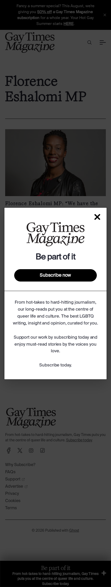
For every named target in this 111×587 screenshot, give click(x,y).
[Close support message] (97, 217)
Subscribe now (55, 275)
